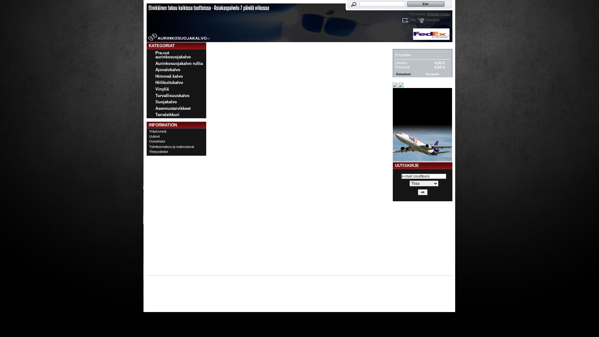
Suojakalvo (166, 102)
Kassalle (432, 74)
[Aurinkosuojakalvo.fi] (188, 21)
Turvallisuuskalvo (172, 95)
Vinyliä (162, 89)
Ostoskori (407, 45)
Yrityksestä (157, 131)
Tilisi (413, 20)
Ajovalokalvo (167, 69)
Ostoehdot (157, 141)
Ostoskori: (433, 20)
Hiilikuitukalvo (169, 82)
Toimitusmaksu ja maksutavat (171, 147)
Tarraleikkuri (167, 114)
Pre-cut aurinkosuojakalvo (173, 55)
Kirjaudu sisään (438, 14)
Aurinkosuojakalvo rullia (179, 63)
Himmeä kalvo (169, 76)
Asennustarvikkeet (173, 108)
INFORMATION (163, 125)
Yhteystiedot (158, 152)
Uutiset (154, 136)
